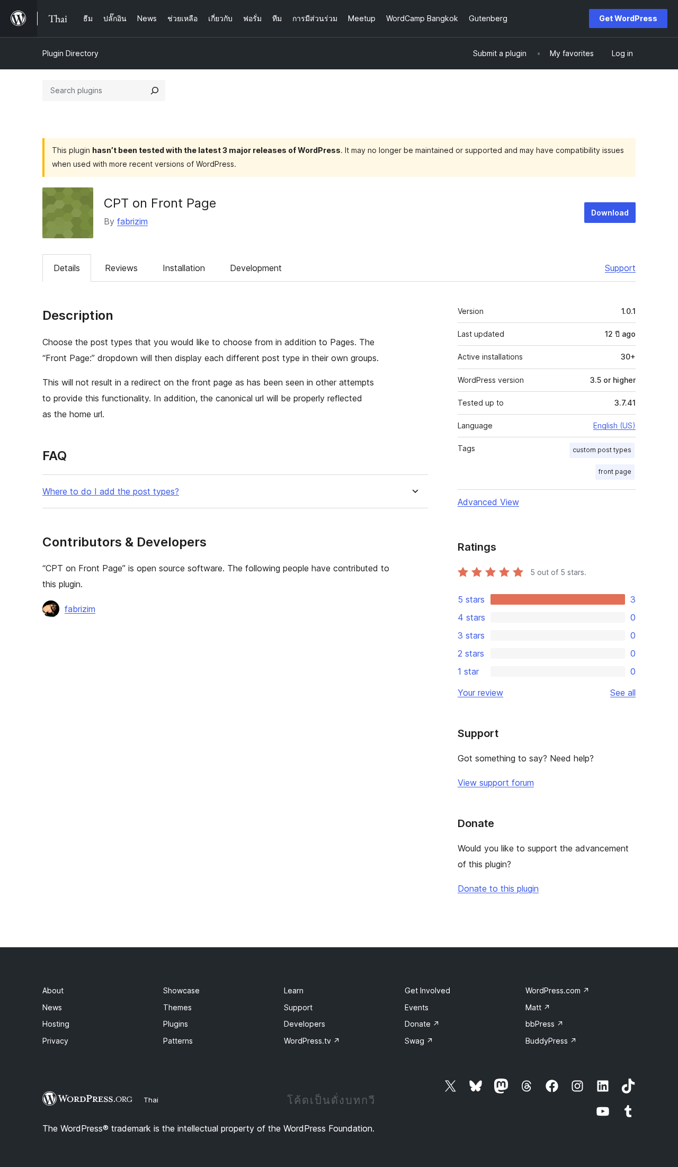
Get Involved (427, 990)
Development (256, 268)
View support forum (496, 782)
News (52, 1007)
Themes (177, 1007)
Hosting (55, 1023)
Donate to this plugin (498, 888)
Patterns (178, 1040)
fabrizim (132, 221)
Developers (304, 1023)
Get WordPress (628, 18)
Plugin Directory (70, 53)
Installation (184, 268)
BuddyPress (551, 1040)
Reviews (121, 268)
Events (417, 1007)
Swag (419, 1040)
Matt (537, 1007)
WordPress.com (557, 990)
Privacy (55, 1040)
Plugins (175, 1023)
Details (66, 268)
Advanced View (488, 502)
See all (623, 692)
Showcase (181, 990)
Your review (480, 692)
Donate (422, 1023)
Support (620, 268)
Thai (151, 1100)
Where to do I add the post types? (110, 492)
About (53, 990)
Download (610, 212)
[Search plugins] (154, 90)
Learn (294, 990)
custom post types (602, 450)
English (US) (614, 425)
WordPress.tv (312, 1040)
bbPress (544, 1023)
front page (615, 471)
